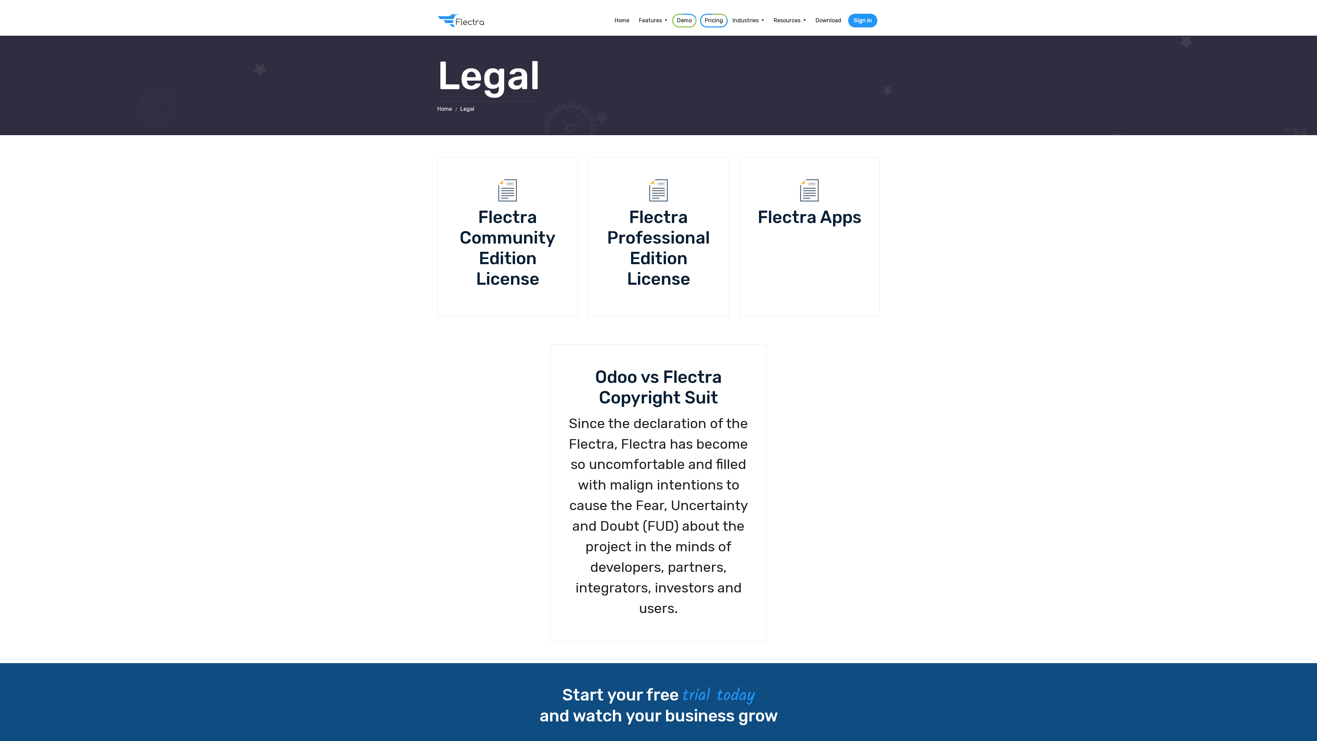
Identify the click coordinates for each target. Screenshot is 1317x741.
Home (444, 109)
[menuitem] (622, 20)
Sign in (863, 20)
